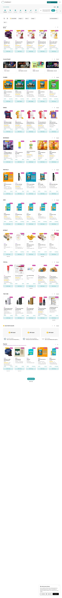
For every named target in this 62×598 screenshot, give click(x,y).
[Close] (59, 585)
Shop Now (49, 2)
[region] (49, 590)
